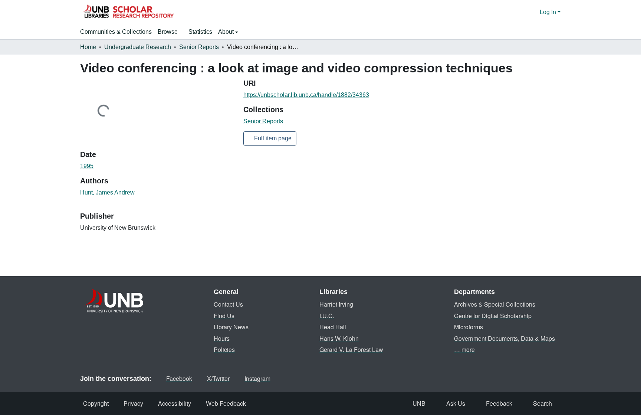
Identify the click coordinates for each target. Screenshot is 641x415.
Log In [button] (549, 12)
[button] (128, 12)
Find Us (224, 315)
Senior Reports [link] (199, 47)
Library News (231, 327)
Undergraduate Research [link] (137, 47)
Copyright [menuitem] (96, 403)
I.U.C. (326, 315)
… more (464, 349)
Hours (222, 338)
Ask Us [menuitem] (455, 403)
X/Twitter (218, 378)
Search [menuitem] (542, 403)
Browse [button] (168, 32)
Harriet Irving (336, 304)
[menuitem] (170, 31)
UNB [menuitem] (418, 403)
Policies (224, 349)
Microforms (468, 327)
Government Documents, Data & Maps (504, 338)
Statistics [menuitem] (200, 32)
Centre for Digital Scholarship (493, 315)
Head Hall (332, 327)
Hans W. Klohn (339, 338)
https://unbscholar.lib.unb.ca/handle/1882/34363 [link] (306, 95)
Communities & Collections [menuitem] (116, 32)
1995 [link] (86, 166)
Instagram (257, 378)
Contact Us (228, 304)
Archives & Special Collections (494, 304)
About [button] (226, 32)
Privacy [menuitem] (133, 403)
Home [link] (88, 47)
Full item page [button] (272, 138)
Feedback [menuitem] (499, 403)
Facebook (179, 378)
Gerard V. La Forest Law (351, 349)
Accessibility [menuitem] (174, 403)
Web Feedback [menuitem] (226, 403)
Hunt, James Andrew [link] (107, 192)
